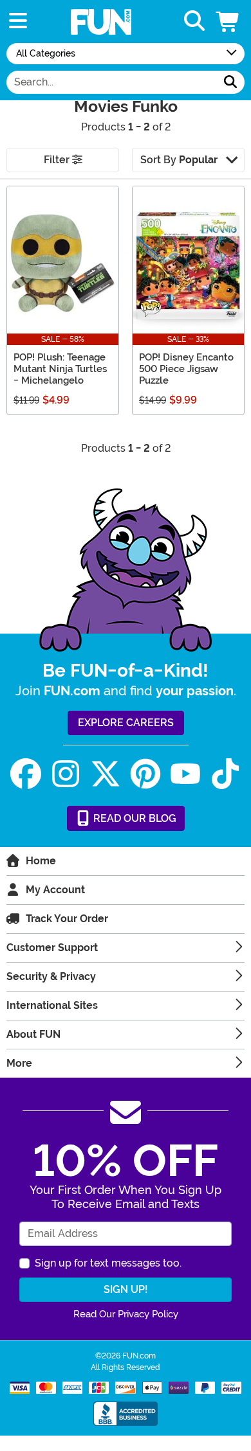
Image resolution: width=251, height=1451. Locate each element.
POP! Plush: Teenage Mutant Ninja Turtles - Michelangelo (60, 369)
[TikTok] (225, 774)
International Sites (52, 1005)
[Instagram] (65, 774)
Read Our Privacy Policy (125, 1314)
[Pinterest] (145, 774)
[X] (105, 774)
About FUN (33, 1034)
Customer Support (52, 947)
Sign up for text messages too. (108, 1263)
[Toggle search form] (194, 21)
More (19, 1063)
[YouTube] (185, 774)
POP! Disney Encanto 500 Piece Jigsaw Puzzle (186, 369)
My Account (55, 890)
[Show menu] (18, 21)
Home (41, 861)
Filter (58, 160)
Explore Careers (126, 723)
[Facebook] (25, 774)
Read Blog (133, 818)
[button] (228, 21)
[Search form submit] (230, 82)
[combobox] (111, 82)
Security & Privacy (51, 976)
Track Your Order (67, 918)
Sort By (179, 160)
